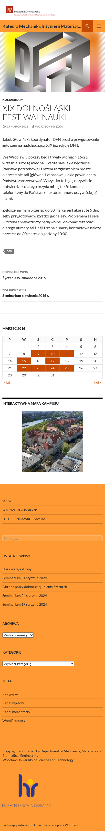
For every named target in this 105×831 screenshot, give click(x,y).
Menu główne (99, 26)
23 (38, 368)
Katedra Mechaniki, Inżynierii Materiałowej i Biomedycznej (42, 26)
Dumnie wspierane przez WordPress (56, 825)
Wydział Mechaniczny (20, 510)
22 (24, 368)
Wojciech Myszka (49, 126)
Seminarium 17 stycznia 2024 (24, 604)
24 (52, 368)
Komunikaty (12, 99)
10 (52, 354)
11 (67, 354)
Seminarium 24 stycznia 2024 (24, 595)
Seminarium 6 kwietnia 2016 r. (25, 293)
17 (52, 361)
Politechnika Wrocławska (23, 519)
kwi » (97, 382)
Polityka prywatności (15, 825)
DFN (9, 251)
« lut (7, 382)
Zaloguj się (10, 694)
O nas (6, 500)
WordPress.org (13, 720)
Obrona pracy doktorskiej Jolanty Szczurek (34, 587)
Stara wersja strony (17, 569)
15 (24, 361)
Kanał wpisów (13, 703)
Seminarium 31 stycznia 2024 (24, 578)
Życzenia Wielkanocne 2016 (24, 275)
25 (67, 368)
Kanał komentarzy (16, 712)
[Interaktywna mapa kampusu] (52, 441)
